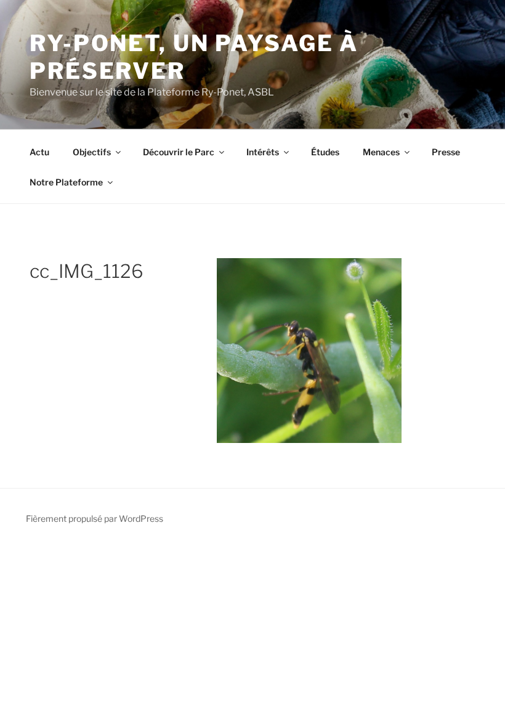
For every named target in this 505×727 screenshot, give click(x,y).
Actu (39, 152)
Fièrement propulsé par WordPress (94, 518)
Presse (446, 152)
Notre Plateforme (66, 182)
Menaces (381, 152)
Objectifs (92, 152)
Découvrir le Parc (178, 152)
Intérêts (262, 152)
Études (325, 152)
